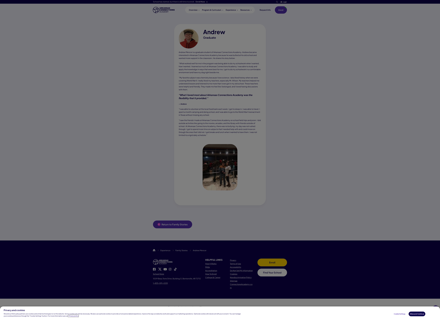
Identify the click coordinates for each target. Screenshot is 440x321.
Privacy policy (73, 316)
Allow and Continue (417, 314)
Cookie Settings (399, 314)
